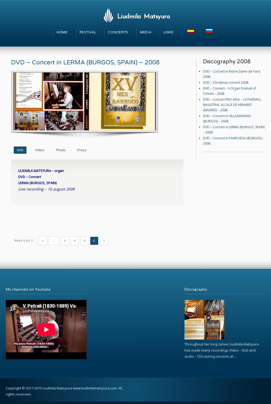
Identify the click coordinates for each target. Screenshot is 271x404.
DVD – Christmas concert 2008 (225, 82)
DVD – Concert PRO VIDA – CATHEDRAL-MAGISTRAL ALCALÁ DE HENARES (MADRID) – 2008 (232, 104)
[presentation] (20, 150)
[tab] (20, 150)
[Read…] (204, 338)
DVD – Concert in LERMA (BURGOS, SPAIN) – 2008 (85, 62)
